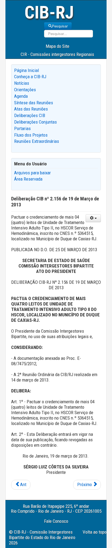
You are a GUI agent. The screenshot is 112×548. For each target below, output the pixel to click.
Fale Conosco (56, 521)
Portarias (22, 128)
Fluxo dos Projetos (31, 135)
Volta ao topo (95, 532)
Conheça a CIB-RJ (30, 76)
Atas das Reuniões (31, 109)
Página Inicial (26, 70)
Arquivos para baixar (32, 172)
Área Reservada (28, 179)
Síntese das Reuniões (33, 102)
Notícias (21, 83)
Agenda (21, 96)
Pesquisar (60, 26)
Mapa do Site (57, 46)
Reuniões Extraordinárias (36, 141)
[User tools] (93, 218)
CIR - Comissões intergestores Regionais (57, 54)
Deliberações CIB (29, 115)
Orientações (25, 89)
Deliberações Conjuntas (35, 122)
